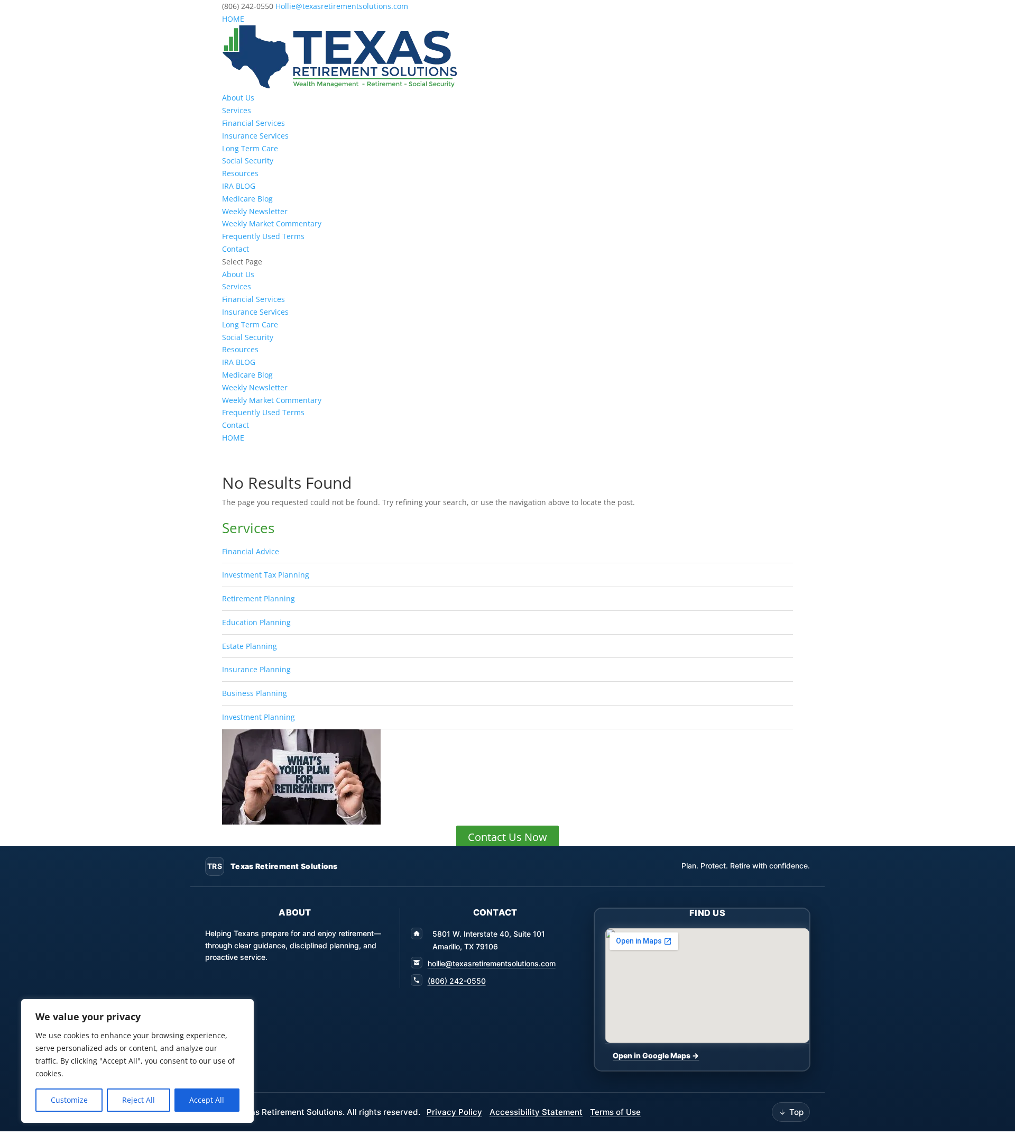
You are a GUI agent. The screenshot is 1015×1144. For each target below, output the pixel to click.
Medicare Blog (247, 199)
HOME (233, 19)
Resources (240, 173)
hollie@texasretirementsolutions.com (492, 963)
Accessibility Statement (536, 1112)
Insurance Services (255, 136)
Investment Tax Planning (265, 575)
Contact (235, 249)
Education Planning (256, 622)
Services (236, 110)
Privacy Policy (454, 1112)
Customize (69, 1100)
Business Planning (254, 693)
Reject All (138, 1100)
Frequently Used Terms (263, 236)
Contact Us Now (507, 837)
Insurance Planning (256, 669)
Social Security (247, 160)
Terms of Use (615, 1112)
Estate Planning (249, 646)
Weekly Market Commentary (271, 223)
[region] (137, 1061)
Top (796, 1112)
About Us (238, 98)
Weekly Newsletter (255, 211)
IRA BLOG (238, 186)
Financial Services (253, 123)
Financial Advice (250, 551)
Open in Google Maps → (656, 1055)
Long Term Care (250, 148)
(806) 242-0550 (457, 980)
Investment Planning (258, 717)
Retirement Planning (258, 598)
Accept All (206, 1100)
